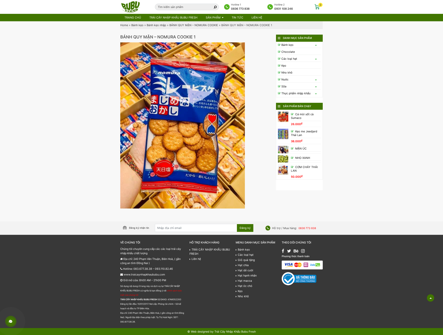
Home (124, 25)
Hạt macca (245, 280)
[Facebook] (283, 251)
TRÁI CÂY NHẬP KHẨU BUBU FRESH (173, 17)
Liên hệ (257, 17)
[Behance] (296, 251)
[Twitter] (289, 251)
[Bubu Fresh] (130, 6)
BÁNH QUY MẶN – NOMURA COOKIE (193, 25)
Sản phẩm (213, 17)
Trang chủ (132, 17)
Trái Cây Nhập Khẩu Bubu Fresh (235, 331)
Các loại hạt (289, 58)
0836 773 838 (240, 8)
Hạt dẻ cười (245, 270)
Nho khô (286, 72)
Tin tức (237, 17)
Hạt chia (243, 265)
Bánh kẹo (137, 25)
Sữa (283, 86)
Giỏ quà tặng (246, 260)
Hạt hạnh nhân (247, 275)
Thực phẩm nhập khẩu (295, 93)
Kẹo (283, 65)
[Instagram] (303, 251)
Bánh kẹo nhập (156, 25)
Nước (284, 79)
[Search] (212, 7)
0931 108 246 (283, 8)
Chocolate (288, 51)
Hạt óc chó (245, 286)
